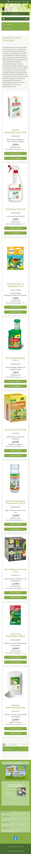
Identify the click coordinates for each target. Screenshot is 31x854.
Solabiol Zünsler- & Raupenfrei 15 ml (15, 285)
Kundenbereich (15, 14)
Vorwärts (13, 744)
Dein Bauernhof (7, 24)
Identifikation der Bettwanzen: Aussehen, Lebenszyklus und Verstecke (14, 830)
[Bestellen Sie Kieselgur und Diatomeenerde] (15, 684)
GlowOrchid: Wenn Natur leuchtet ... (12, 814)
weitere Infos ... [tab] (8, 749)
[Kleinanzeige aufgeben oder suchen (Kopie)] (15, 778)
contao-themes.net (19, 851)
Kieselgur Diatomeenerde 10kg (15, 706)
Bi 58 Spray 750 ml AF (16, 209)
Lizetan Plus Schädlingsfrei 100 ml (15, 635)
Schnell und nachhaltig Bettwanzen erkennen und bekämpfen (15, 819)
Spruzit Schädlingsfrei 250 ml (15, 359)
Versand (23, 149)
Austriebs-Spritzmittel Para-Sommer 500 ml (16, 502)
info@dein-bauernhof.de (15, 1)
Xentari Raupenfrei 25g (15, 429)
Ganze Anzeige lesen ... (15, 802)
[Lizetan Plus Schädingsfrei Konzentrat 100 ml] (15, 615)
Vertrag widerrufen (15, 763)
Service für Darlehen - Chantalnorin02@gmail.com (15, 785)
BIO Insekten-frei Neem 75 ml (15, 570)
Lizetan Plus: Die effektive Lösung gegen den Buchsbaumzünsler (15, 824)
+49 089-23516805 (16, 4)
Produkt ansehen (15, 153)
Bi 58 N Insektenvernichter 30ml (15, 131)
